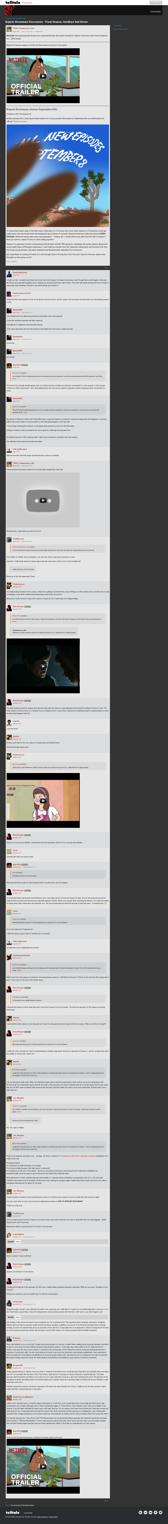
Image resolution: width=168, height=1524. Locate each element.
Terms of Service (42, 1517)
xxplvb (16, 721)
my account (156, 2)
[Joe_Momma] (9, 1098)
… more (24, 412)
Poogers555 (18, 1365)
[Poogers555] (9, 1366)
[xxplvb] (9, 723)
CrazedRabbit (18, 1234)
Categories (155, 12)
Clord (15, 850)
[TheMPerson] (9, 539)
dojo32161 (17, 365)
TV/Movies (14, 261)
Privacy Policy (53, 1517)
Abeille (16, 736)
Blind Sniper (18, 606)
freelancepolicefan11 (22, 293)
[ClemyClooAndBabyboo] (9, 1397)
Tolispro (16, 1338)
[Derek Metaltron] (9, 274)
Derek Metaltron (20, 272)
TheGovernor (18, 584)
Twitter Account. (20, 121)
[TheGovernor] (9, 586)
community (27, 2)
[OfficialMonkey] (9, 450)
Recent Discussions (120, 29)
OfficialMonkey (20, 449)
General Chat (39, 31)
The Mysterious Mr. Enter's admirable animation (78, 1156)
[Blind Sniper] (9, 608)
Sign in (8, 1505)
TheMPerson (18, 539)
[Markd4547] (9, 310)
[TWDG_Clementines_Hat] (9, 29)
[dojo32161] (9, 365)
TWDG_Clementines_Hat (23, 28)
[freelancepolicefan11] (9, 294)
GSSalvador (18, 1302)
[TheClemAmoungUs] (9, 957)
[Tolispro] (9, 1338)
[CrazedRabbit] (9, 1235)
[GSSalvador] (9, 1303)
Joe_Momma (18, 1098)
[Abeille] (9, 737)
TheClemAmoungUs (21, 955)
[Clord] (9, 851)
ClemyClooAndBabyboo (23, 1397)
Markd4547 (18, 310)
